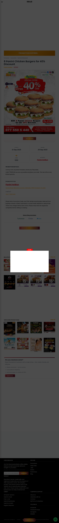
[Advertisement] (29, 261)
